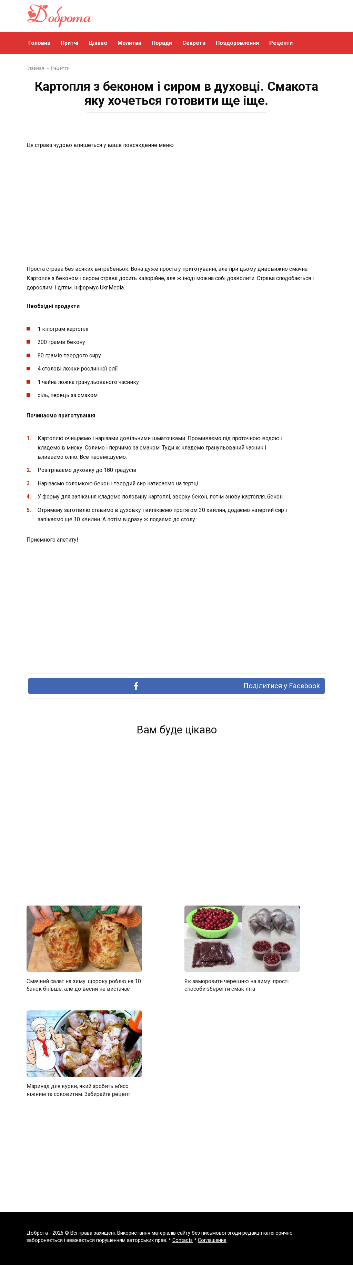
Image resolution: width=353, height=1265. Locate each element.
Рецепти (281, 43)
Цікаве (98, 43)
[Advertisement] (176, 207)
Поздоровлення (237, 43)
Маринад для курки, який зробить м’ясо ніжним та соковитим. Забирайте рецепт (78, 1090)
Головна (39, 43)
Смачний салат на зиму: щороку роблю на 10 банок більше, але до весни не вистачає (84, 985)
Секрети (193, 43)
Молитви (129, 43)
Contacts (182, 1240)
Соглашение (212, 1240)
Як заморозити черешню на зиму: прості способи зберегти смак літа (236, 985)
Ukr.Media (112, 287)
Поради (162, 43)
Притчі (69, 43)
